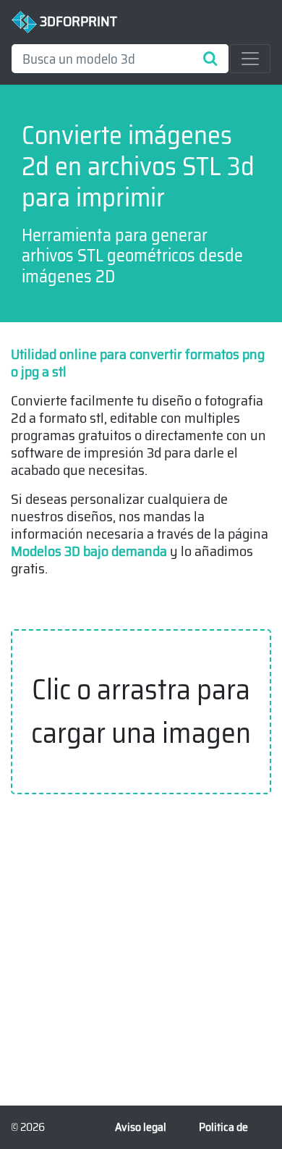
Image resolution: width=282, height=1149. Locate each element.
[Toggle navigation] (250, 58)
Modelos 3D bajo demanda (89, 551)
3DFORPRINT (77, 21)
